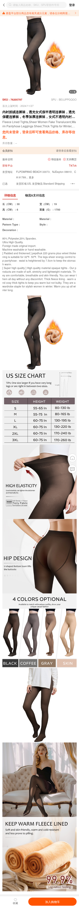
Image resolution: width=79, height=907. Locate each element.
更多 (31, 177)
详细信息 (10, 195)
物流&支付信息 (35, 195)
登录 (72, 5)
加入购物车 (52, 902)
